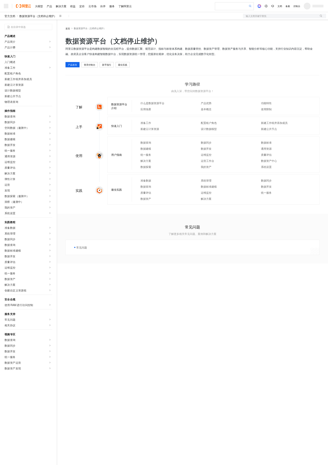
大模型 (39, 6)
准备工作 (145, 123)
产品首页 (72, 64)
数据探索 (145, 167)
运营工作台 (207, 161)
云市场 (92, 6)
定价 (82, 6)
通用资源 (266, 148)
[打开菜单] (6, 6)
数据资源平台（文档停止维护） (38, 16)
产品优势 (206, 103)
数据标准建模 (209, 186)
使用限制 (266, 109)
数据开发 (206, 148)
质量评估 (266, 155)
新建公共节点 (269, 129)
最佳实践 (122, 64)
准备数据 (145, 180)
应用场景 (145, 109)
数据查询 (145, 142)
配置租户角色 (209, 123)
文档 (280, 6)
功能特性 (266, 103)
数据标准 (266, 142)
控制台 (296, 6)
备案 (287, 6)
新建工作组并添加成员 (274, 123)
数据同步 (206, 142)
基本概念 (206, 109)
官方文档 (10, 16)
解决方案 (61, 6)
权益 (73, 6)
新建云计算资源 (149, 129)
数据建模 (145, 148)
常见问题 (81, 247)
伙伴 (103, 6)
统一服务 (145, 155)
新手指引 (106, 64)
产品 (49, 6)
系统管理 (206, 180)
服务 (112, 6)
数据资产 (145, 199)
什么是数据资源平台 (152, 103)
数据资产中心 (269, 161)
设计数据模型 (209, 129)
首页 (67, 28)
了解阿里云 (125, 6)
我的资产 (206, 167)
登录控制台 (89, 64)
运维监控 (206, 155)
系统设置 (266, 167)
